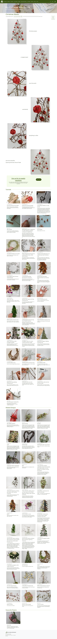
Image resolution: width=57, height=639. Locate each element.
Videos (19, 1)
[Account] (53, 1)
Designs (8, 1)
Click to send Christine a (17, 16)
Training (32, 1)
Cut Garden (16, 1)
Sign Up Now (39, 179)
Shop (37, 1)
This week (5, 1)
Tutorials (12, 1)
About (35, 1)
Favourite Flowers (24, 1)
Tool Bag (28, 1)
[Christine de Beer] (2, 2)
